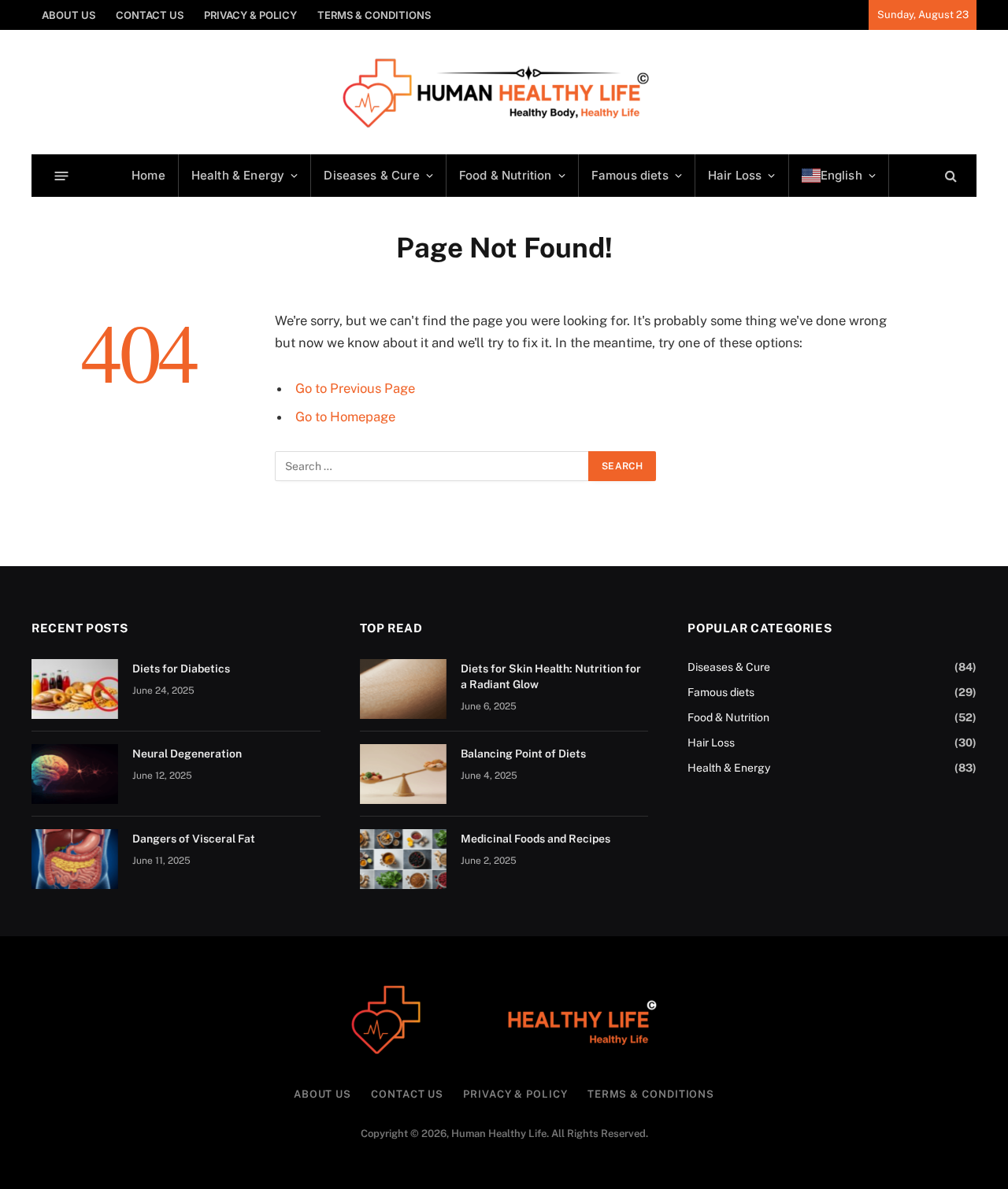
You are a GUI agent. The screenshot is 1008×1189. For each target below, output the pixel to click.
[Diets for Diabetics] (75, 689)
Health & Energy (237, 175)
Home (148, 175)
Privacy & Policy (250, 15)
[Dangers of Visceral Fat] (75, 859)
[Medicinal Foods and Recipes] (403, 859)
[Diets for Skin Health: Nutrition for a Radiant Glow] (403, 689)
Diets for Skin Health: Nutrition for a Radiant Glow (551, 676)
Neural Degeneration (187, 753)
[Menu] (62, 175)
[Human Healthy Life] (504, 92)
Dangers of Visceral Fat (193, 838)
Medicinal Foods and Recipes (535, 838)
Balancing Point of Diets (523, 753)
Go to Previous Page (355, 388)
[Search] (949, 176)
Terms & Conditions (374, 15)
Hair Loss (735, 175)
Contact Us (149, 15)
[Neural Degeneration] (75, 774)
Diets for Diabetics (181, 668)
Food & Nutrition (505, 175)
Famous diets (630, 175)
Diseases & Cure (371, 175)
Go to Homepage (345, 416)
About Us (68, 15)
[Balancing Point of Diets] (403, 774)
